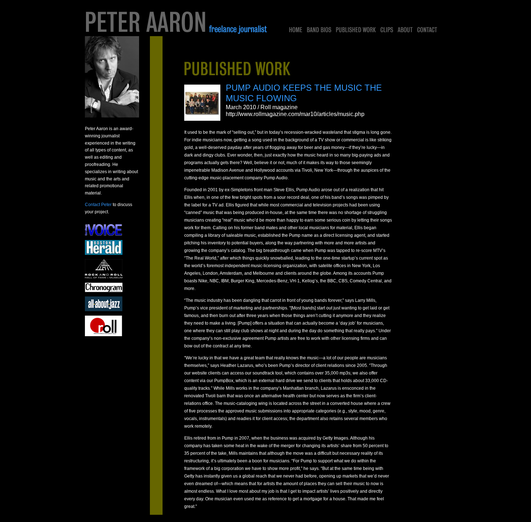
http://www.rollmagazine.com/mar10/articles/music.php (295, 114)
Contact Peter (98, 204)
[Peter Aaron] (177, 22)
